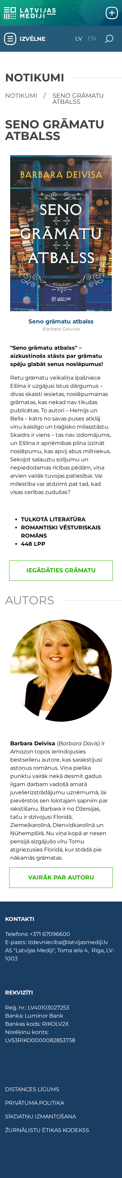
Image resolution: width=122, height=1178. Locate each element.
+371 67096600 (50, 934)
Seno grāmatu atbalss (61, 321)
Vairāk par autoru (61, 877)
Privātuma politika (34, 1103)
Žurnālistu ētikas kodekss (47, 1130)
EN (92, 39)
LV (78, 39)
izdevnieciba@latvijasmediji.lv (68, 942)
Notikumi (21, 96)
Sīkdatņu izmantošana (40, 1116)
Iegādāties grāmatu (61, 570)
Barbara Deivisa (61, 329)
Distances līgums (32, 1089)
